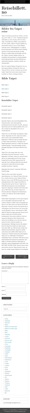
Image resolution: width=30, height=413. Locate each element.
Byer (6, 332)
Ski (6, 377)
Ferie (6, 344)
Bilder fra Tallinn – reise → (23, 256)
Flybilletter (7, 348)
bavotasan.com (22, 411)
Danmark (7, 338)
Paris (6, 367)
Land (6, 361)
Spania (7, 379)
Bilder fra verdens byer (11, 326)
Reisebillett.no (14, 10)
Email (3, 290)
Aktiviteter (7, 320)
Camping (7, 334)
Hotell (6, 354)
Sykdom (7, 381)
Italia (6, 355)
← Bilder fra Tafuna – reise (8, 256)
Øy (6, 392)
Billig (6, 330)
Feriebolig (7, 346)
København (8, 359)
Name (4, 286)
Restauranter (8, 375)
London (7, 365)
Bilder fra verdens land (11, 328)
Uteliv (6, 389)
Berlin (6, 324)
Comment (5, 271)
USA (6, 387)
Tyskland (7, 385)
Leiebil (6, 363)
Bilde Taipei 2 (5, 88)
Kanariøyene (8, 357)
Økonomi (7, 391)
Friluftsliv (7, 352)
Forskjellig (7, 350)
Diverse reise (5, 26)
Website (4, 294)
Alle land (7, 322)
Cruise (6, 336)
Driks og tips (8, 342)
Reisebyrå (7, 371)
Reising (7, 373)
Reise (6, 369)
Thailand (7, 383)
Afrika (6, 319)
